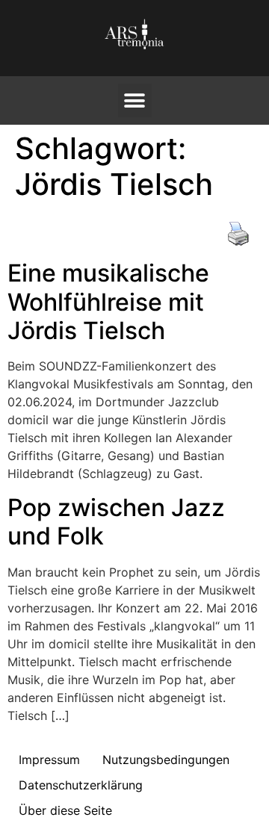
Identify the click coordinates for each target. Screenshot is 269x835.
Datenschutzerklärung (81, 784)
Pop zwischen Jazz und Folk (116, 521)
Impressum (49, 759)
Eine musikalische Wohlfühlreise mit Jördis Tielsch (108, 301)
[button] (135, 100)
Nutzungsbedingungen (165, 759)
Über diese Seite (65, 810)
